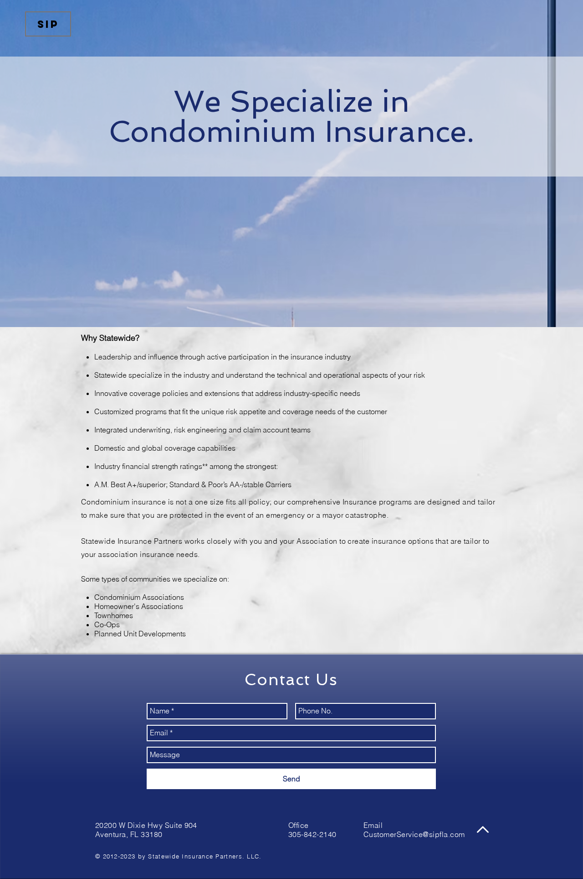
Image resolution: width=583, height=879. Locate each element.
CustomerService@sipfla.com (414, 834)
